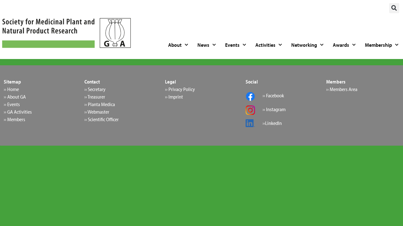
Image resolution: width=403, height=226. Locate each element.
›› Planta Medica (99, 104)
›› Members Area (341, 89)
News (203, 44)
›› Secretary (94, 89)
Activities (265, 44)
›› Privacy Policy (180, 89)
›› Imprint (174, 97)
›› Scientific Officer (101, 119)
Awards (341, 44)
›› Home (11, 89)
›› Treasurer (94, 97)
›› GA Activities (18, 112)
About (175, 44)
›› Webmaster (96, 112)
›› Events (12, 104)
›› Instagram (274, 109)
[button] (394, 8)
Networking (304, 44)
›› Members (14, 119)
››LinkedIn (272, 123)
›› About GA (15, 97)
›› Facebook (273, 95)
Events (232, 44)
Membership (378, 44)
